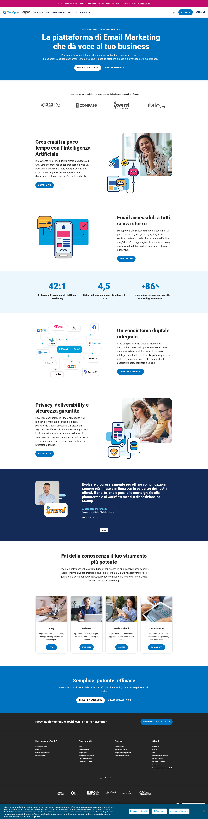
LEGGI (51, 647)
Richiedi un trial (40, 755)
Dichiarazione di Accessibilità (162, 768)
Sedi (153, 752)
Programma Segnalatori (123, 752)
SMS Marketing (84, 749)
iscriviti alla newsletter (156, 722)
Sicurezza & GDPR (158, 762)
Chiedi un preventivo (42, 752)
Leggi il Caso (89, 517)
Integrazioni (58, 12)
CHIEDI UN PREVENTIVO (116, 67)
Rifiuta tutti (159, 811)
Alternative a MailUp (86, 762)
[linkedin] (101, 778)
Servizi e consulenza (122, 755)
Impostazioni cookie (139, 811)
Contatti (38, 749)
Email (80, 746)
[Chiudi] (204, 811)
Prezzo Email (119, 746)
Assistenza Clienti (41, 746)
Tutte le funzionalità (85, 759)
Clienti (154, 749)
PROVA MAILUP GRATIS (88, 69)
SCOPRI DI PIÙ (46, 186)
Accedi (199, 12)
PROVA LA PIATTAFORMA (91, 701)
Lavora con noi (157, 759)
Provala (185, 12)
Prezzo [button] (72, 12)
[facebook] (97, 778)
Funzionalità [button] (41, 12)
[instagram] (110, 778)
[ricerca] (167, 12)
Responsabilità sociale (160, 755)
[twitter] (106, 778)
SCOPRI (121, 647)
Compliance (156, 765)
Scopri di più (145, 3)
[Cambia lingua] (174, 12)
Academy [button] (84, 12)
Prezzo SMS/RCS (121, 749)
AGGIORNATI (156, 647)
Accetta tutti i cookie (179, 811)
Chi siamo (155, 746)
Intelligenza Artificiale (86, 755)
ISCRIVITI (86, 647)
